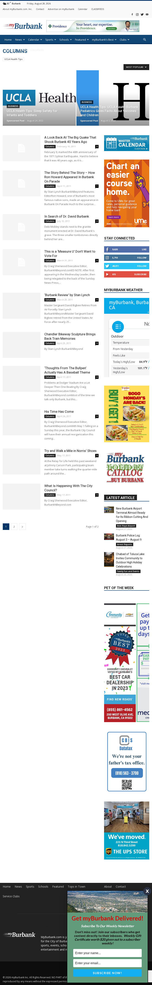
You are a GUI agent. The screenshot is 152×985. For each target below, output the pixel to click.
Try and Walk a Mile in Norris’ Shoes (70, 451)
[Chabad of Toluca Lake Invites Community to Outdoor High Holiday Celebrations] (109, 559)
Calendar (82, 9)
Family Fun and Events (128, 571)
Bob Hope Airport (126, 525)
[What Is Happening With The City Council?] (21, 497)
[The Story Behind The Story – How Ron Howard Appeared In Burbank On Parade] (21, 183)
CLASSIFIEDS (97, 9)
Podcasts (10, 50)
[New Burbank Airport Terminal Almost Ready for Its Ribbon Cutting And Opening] (109, 510)
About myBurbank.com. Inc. (17, 9)
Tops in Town (76, 886)
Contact (40, 9)
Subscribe (140, 274)
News (18, 39)
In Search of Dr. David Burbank (66, 216)
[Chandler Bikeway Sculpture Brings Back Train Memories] (21, 345)
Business (13, 106)
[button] (144, 40)
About (108, 886)
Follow (141, 257)
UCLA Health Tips (13, 59)
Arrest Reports (124, 544)
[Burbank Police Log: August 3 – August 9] (109, 536)
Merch (23, 50)
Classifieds (37, 50)
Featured (80, 39)
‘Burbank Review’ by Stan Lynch (67, 295)
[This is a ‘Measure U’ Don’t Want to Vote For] (21, 262)
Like (144, 249)
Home (8, 39)
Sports (49, 39)
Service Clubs (11, 896)
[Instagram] (137, 14)
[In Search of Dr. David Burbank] (21, 227)
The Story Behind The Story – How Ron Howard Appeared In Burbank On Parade (69, 177)
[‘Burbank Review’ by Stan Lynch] (21, 306)
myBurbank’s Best (103, 39)
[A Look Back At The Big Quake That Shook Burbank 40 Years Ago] (21, 148)
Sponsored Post (16, 120)
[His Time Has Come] (21, 422)
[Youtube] (147, 14)
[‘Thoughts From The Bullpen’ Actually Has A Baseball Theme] (21, 379)
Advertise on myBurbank (61, 9)
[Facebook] (132, 14)
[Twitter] (142, 14)
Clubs (123, 39)
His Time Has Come (59, 412)
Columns (50, 146)
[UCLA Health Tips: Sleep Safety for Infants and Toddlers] (39, 97)
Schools (64, 39)
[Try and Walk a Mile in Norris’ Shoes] (21, 461)
